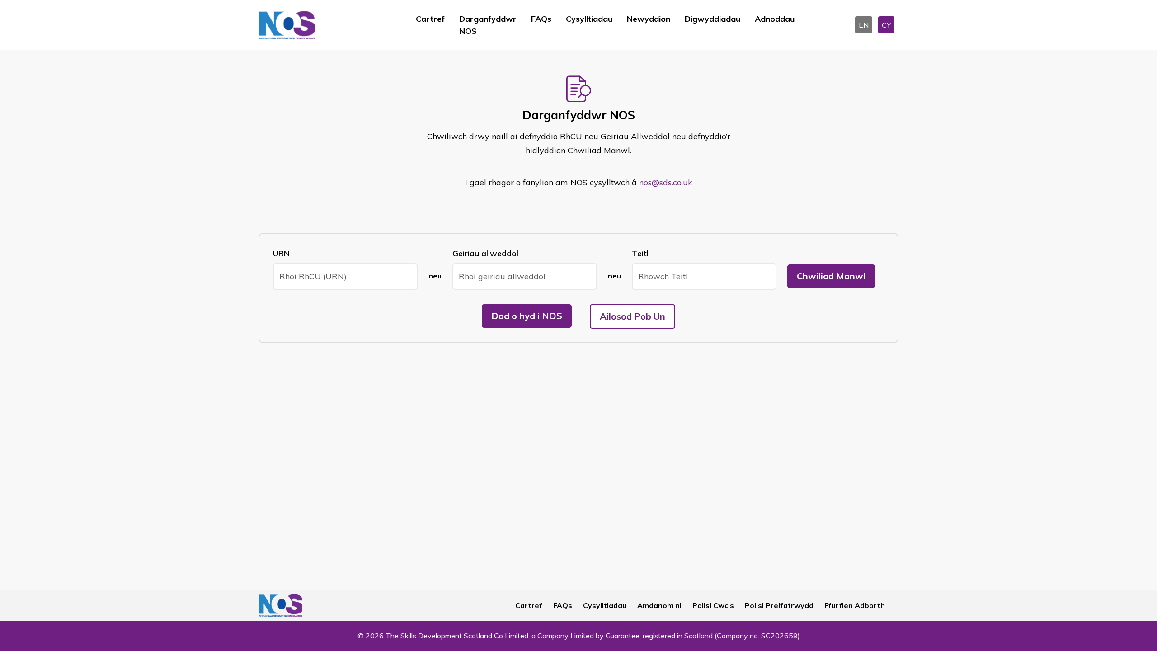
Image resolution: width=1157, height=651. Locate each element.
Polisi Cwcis (713, 605)
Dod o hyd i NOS (526, 315)
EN (864, 24)
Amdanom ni (659, 605)
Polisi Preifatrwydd (779, 605)
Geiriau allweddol (485, 253)
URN (281, 253)
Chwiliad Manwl (831, 276)
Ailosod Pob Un (632, 316)
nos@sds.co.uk (665, 182)
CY (886, 24)
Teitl (640, 253)
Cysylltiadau (589, 19)
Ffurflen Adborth (854, 605)
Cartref (430, 19)
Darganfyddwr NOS (488, 25)
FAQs (541, 19)
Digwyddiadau (712, 19)
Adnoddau (775, 19)
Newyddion (648, 19)
